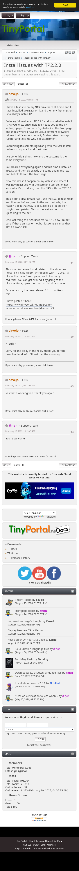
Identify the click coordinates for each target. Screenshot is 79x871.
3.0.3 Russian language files (32, 649)
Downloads (14, 544)
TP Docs (12, 549)
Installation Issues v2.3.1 (30, 683)
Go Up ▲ (58, 841)
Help (31, 841)
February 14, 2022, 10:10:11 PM (20, 336)
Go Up (6, 465)
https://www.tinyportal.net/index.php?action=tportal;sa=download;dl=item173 (30, 306)
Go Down (8, 84)
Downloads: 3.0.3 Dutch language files (38, 672)
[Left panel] (66, 52)
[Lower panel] (69, 52)
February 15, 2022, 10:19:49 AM (20, 431)
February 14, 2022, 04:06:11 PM (23, 99)
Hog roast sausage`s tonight (25, 621)
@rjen (43, 610)
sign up (57, 717)
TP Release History (18, 558)
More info (30, 6)
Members (15, 763)
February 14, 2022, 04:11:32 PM (20, 262)
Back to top (39, 814)
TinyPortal (22, 841)
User (7, 709)
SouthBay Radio (24, 659)
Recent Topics (23, 599)
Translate (50, 516)
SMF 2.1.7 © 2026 (31, 845)
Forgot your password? (39, 744)
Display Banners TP (19, 630)
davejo (40, 599)
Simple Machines (48, 845)
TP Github (13, 553)
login (46, 717)
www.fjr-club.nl (48, 319)
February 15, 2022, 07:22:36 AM (20, 385)
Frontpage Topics (25, 610)
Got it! (65, 5)
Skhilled (55, 683)
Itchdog (43, 659)
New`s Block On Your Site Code (26, 639)
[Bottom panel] (73, 52)
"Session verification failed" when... (36, 696)
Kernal (50, 621)
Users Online (18, 795)
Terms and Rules (43, 841)
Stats (8, 753)
